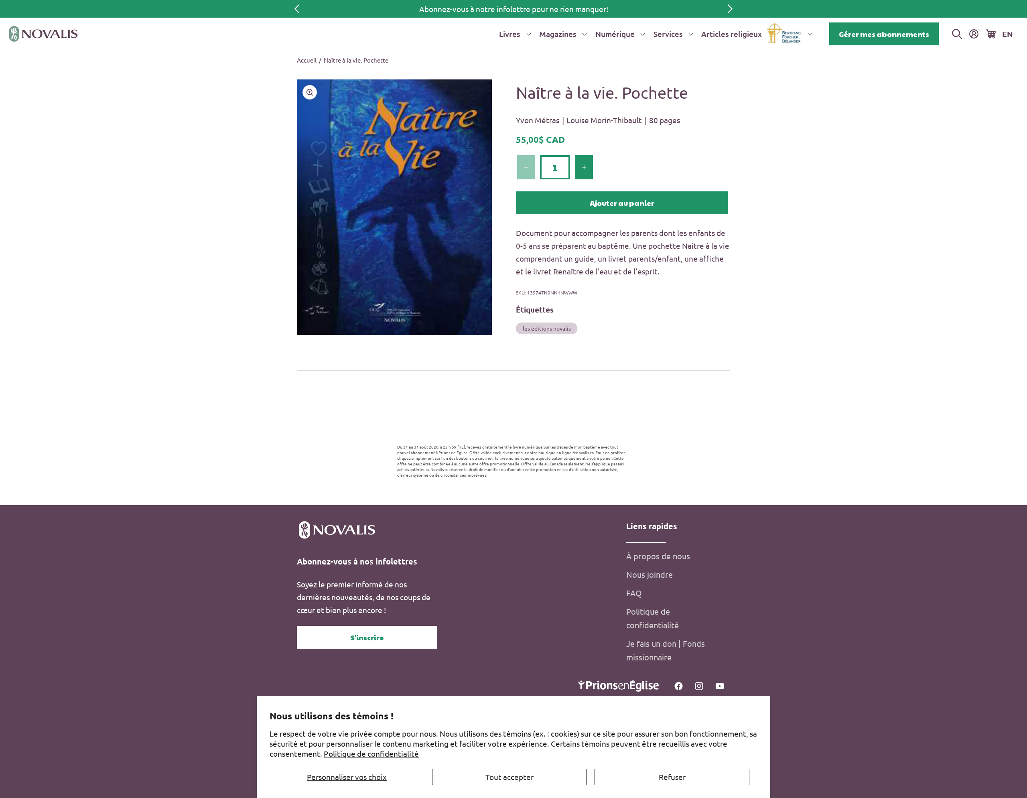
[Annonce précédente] (297, 9)
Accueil (307, 60)
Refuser (672, 777)
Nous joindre (649, 574)
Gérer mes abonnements (884, 34)
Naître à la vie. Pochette (356, 60)
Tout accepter (509, 777)
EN (1007, 34)
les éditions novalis (547, 327)
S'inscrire (367, 637)
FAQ (634, 593)
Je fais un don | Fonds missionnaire (665, 650)
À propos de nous (658, 556)
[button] (513, 34)
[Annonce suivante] (730, 9)
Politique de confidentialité (371, 753)
